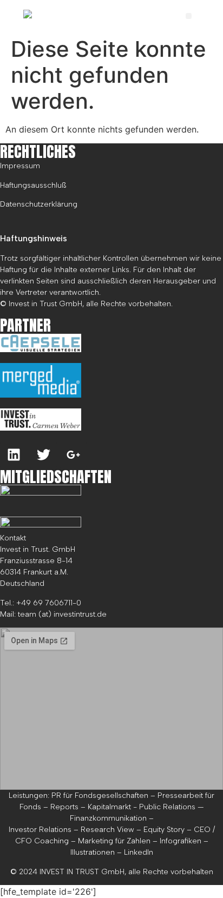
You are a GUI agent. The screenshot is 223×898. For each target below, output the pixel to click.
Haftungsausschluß (33, 185)
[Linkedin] (13, 454)
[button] (189, 16)
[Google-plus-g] (73, 454)
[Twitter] (43, 454)
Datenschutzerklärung (38, 204)
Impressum (20, 165)
